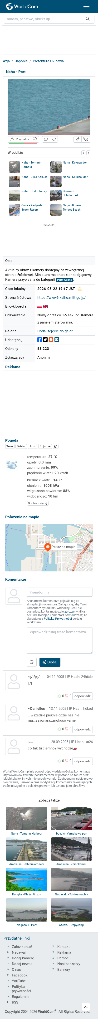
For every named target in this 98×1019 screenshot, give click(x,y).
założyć (69, 611)
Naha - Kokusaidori (75, 162)
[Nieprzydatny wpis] (35, 139)
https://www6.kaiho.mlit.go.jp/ (61, 297)
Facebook (20, 975)
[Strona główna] (22, 6)
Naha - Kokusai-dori (75, 177)
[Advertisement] (49, 239)
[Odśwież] (56, 446)
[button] (78, 139)
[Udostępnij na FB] (39, 340)
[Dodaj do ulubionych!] (54, 139)
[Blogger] (51, 340)
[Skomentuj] (46, 139)
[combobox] (49, 19)
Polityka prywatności (21, 989)
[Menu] (86, 6)
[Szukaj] (87, 19)
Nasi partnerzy (68, 964)
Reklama (64, 952)
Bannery (63, 969)
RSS (15, 1002)
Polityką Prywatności (58, 618)
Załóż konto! (22, 947)
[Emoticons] (32, 662)
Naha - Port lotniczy (34, 191)
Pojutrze (45, 446)
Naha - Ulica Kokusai (34, 177)
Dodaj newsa (22, 964)
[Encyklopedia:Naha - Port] (39, 306)
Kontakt (63, 947)
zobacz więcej (38, 503)
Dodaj (51, 662)
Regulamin (20, 997)
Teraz (9, 446)
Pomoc (63, 958)
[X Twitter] (45, 340)
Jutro (32, 446)
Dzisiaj (21, 446)
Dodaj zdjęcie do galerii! (56, 331)
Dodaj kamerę (23, 958)
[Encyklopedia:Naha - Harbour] (45, 306)
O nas (16, 969)
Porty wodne (64, 279)
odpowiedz (82, 696)
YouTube (19, 981)
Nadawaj (19, 952)
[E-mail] (56, 340)
